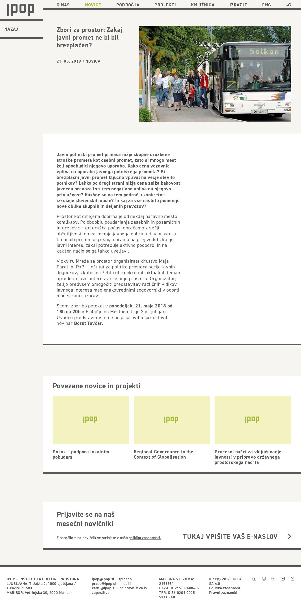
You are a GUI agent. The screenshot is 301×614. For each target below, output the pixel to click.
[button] (288, 4)
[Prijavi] (289, 536)
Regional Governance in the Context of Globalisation (163, 454)
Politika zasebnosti (225, 588)
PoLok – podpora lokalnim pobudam (81, 454)
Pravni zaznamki (223, 592)
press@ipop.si (104, 583)
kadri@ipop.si (103, 588)
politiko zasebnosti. (145, 537)
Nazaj (11, 29)
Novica (92, 61)
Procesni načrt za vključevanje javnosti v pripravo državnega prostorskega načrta (248, 456)
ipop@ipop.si (103, 579)
